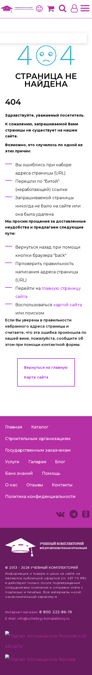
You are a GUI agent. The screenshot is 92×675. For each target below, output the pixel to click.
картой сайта (67, 304)
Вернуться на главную (45, 367)
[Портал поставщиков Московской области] (46, 642)
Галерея (37, 461)
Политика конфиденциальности (40, 496)
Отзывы (34, 485)
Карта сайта (36, 377)
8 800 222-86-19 (55, 612)
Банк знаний (19, 473)
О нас (11, 485)
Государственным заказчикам (38, 450)
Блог (60, 461)
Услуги (12, 461)
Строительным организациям (38, 438)
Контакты (62, 485)
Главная (13, 427)
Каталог (39, 427)
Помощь (51, 473)
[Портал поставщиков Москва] (40, 659)
